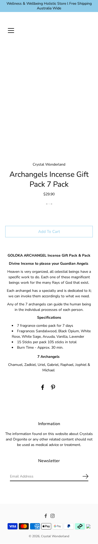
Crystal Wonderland (55, 536)
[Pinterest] (53, 387)
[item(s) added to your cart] (88, 30)
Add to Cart (49, 231)
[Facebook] (43, 387)
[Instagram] (52, 516)
